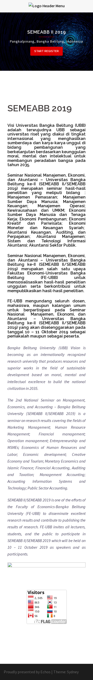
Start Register (46, 51)
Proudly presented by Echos (27, 671)
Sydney (73, 671)
